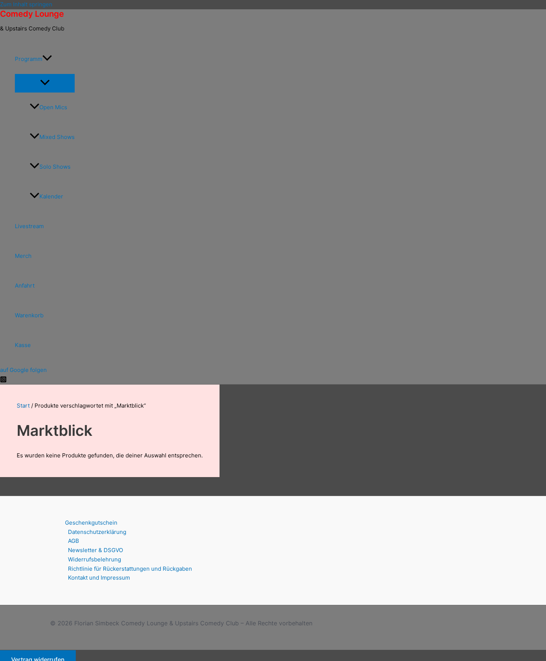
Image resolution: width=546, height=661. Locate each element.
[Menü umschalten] (45, 83)
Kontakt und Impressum (99, 577)
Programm (28, 58)
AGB (73, 540)
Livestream (29, 226)
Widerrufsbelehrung (94, 559)
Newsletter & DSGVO (95, 550)
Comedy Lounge (32, 14)
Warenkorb (29, 315)
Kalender (51, 196)
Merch (23, 255)
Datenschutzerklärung (97, 531)
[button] (47, 59)
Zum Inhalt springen (26, 4)
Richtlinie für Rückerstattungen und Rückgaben (130, 568)
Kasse (23, 345)
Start (23, 405)
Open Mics (53, 107)
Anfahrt (25, 285)
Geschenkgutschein (91, 522)
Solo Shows (55, 166)
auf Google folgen (23, 369)
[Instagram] (3, 380)
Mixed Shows (57, 136)
